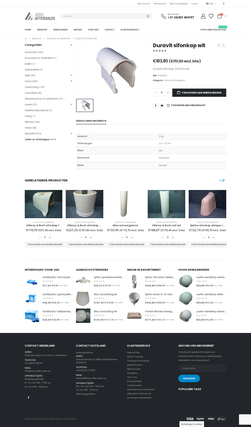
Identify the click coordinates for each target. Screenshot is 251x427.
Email (162, 105)
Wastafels (30, 133)
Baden (28, 63)
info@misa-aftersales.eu (38, 370)
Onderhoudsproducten (36, 110)
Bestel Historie (134, 364)
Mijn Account (144, 3)
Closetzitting (31, 87)
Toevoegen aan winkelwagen (201, 92)
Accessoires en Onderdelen (39, 58)
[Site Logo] (41, 16)
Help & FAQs (133, 352)
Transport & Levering (138, 360)
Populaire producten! (213, 28)
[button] (220, 180)
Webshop (42, 29)
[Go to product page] (43, 204)
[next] (223, 45)
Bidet (27, 75)
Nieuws (78, 29)
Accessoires (31, 52)
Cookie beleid (134, 385)
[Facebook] (224, 3)
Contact (109, 29)
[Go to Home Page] (26, 39)
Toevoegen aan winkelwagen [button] (44, 244)
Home (28, 29)
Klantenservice (129, 29)
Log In (195, 3)
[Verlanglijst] (211, 16)
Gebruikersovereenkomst (140, 389)
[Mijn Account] (203, 16)
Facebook (155, 105)
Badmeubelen (32, 69)
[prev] (218, 45)
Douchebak (31, 92)
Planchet (29, 121)
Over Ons (93, 29)
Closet (28, 81)
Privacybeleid (134, 381)
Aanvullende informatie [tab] (91, 120)
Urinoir (28, 127)
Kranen (28, 104)
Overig (28, 116)
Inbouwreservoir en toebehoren (41, 98)
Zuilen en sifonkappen (174, 80)
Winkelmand (160, 3)
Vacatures (132, 373)
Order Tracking (135, 356)
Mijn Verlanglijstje (179, 3)
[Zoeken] (148, 16)
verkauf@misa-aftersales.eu (91, 378)
